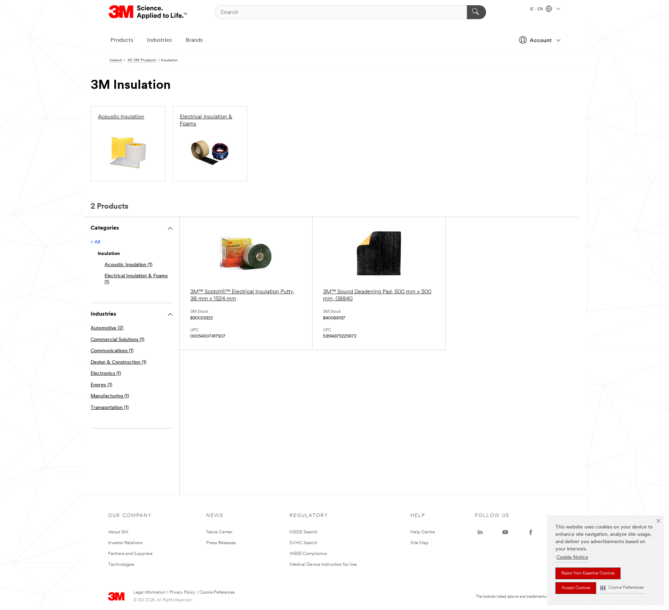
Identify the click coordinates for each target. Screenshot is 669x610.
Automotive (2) (107, 328)
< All (95, 242)
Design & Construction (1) (118, 362)
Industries (159, 40)
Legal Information (149, 592)
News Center (219, 532)
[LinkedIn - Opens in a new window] (480, 532)
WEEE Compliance (308, 553)
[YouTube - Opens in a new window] (505, 532)
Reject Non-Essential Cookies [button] (588, 573)
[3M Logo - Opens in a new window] (148, 12)
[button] (622, 588)
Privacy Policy (182, 592)
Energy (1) (101, 385)
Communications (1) (112, 351)
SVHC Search (303, 543)
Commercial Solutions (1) (117, 339)
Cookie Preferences (216, 592)
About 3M (118, 532)
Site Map (419, 543)
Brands (194, 40)
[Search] (476, 12)
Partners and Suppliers (130, 553)
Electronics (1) (106, 373)
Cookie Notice (572, 557)
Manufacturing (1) (110, 396)
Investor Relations (125, 543)
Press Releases (221, 543)
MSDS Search (303, 532)
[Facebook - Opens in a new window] (530, 532)
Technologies (121, 564)
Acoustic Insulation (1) (128, 265)
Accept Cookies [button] (575, 588)
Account (540, 41)
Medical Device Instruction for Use (323, 564)
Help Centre (422, 532)
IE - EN (537, 9)
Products (121, 40)
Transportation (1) (110, 407)
